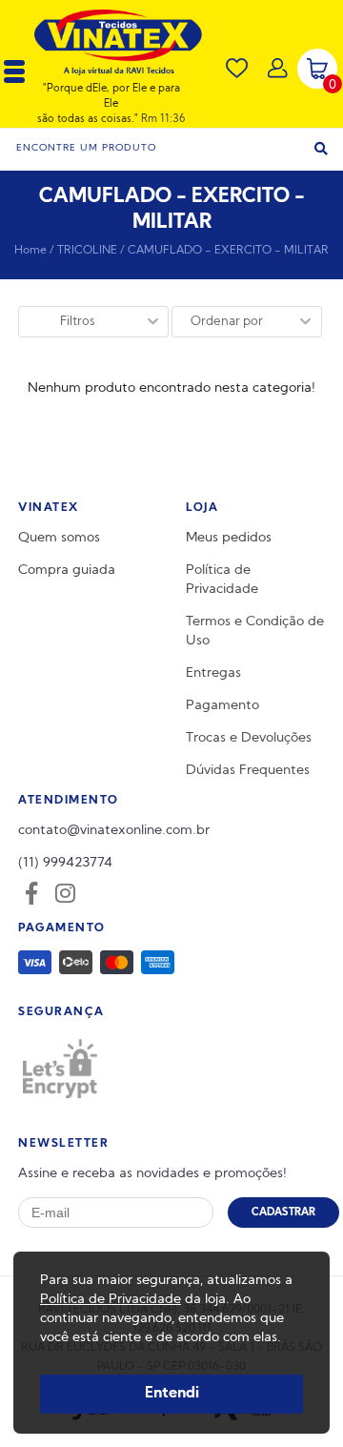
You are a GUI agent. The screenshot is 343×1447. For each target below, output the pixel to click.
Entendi (172, 1393)
